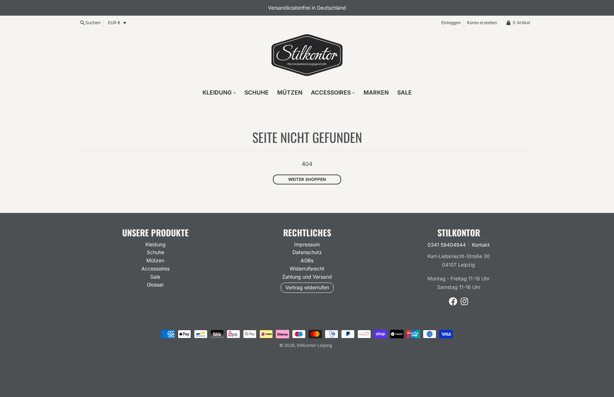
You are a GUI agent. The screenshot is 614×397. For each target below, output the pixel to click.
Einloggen (451, 22)
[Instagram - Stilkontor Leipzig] (464, 301)
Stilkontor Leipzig (314, 345)
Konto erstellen (482, 22)
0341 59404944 (446, 245)
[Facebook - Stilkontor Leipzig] (453, 301)
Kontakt (481, 245)
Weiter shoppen (307, 179)
